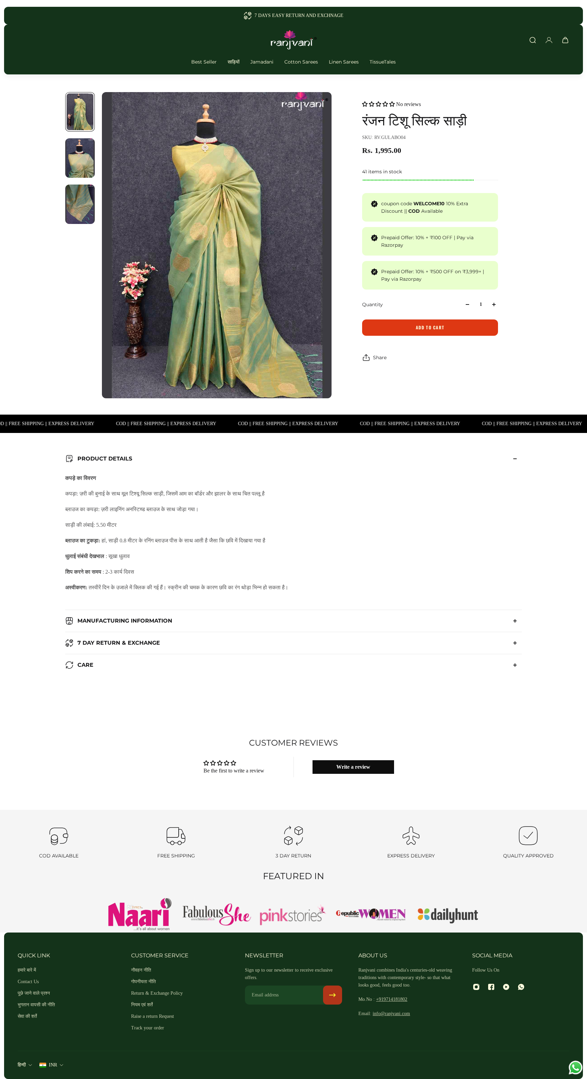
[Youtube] (506, 986)
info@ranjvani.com (391, 1013)
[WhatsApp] (521, 986)
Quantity (372, 304)
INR (53, 1064)
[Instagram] (476, 986)
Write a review (353, 767)
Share (380, 357)
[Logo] (293, 40)
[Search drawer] (532, 40)
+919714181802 (391, 999)
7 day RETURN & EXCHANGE (118, 643)
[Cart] (565, 40)
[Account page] (549, 40)
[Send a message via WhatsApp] (576, 1068)
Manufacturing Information (124, 620)
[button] (378, 104)
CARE (85, 665)
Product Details (104, 458)
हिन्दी (22, 1064)
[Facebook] (491, 986)
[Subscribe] (332, 995)
